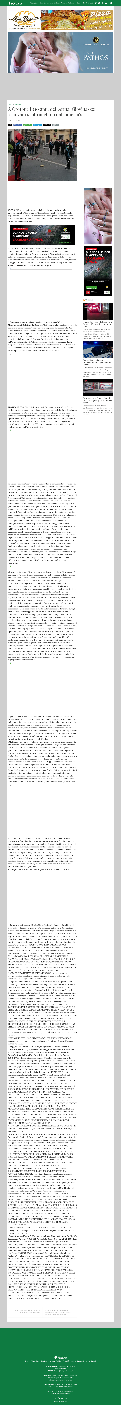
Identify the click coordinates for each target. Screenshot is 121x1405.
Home (11, 104)
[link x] (95, 3)
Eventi (90, 3)
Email (56, 125)
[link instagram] (102, 3)
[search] (111, 3)
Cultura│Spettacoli (77, 1361)
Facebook (18, 125)
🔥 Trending (88, 300)
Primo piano (34, 3)
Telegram (38, 125)
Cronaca (50, 3)
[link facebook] (99, 3)
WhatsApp (28, 125)
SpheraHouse (63, 1401)
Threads (47, 125)
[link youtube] (106, 3)
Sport (85, 3)
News (26, 3)
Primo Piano (35, 1361)
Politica (56, 3)
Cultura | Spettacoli (74, 3)
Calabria (42, 3)
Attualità (64, 3)
